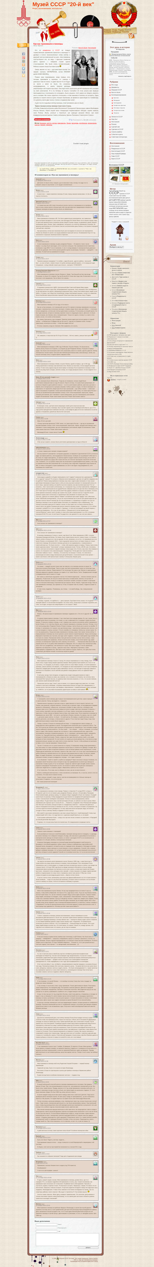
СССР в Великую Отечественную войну (121, 364)
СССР (114, 193)
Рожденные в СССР (118, 148)
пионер (42, 125)
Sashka (95, 1258)
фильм (111, 216)
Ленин (69, 123)
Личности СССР (116, 117)
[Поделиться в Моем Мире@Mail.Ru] (23, 61)
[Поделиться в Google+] (23, 57)
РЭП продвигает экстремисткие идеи (119, 335)
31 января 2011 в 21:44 (43, 403)
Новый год (122, 191)
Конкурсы (116, 32)
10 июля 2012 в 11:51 (42, 951)
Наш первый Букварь (118, 154)
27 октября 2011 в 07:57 (43, 521)
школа (116, 216)
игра (119, 202)
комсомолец (62, 123)
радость (122, 212)
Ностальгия (92, 48)
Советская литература (119, 137)
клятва (54, 123)
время (120, 197)
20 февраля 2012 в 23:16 (43, 564)
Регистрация (116, 320)
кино (125, 204)
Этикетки (116, 113)
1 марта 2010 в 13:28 (42, 191)
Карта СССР (115, 159)
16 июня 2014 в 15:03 (42, 1082)
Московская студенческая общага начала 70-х (119, 292)
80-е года (114, 85)
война (124, 195)
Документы (115, 87)
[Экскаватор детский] (125, 173)
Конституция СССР (118, 151)
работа (118, 212)
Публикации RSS (75, 1261)
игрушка (124, 202)
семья (111, 214)
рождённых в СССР (51, 50)
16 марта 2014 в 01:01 (42, 1044)
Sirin (38, 562)
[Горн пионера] (125, 182)
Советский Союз (114, 195)
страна (124, 214)
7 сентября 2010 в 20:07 (43, 272)
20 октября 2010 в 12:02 (43, 333)
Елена (114, 268)
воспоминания (113, 197)
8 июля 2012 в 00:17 (42, 934)
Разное (113, 124)
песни (116, 210)
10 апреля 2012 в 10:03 (43, 829)
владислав (40, 473)
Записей (116, 325)
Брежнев (43, 123)
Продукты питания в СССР (118, 369)
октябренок (83, 123)
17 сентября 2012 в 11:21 (43, 979)
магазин (125, 206)
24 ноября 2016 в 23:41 (43, 1205)
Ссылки (125, 32)
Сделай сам (115, 127)
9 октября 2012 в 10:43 (43, 1015)
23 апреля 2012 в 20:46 (43, 913)
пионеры (49, 125)
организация (92, 123)
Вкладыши (117, 100)
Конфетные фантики (120, 105)
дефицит (123, 200)
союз (120, 214)
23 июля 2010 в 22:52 (42, 241)
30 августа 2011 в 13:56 (43, 439)
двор (124, 197)
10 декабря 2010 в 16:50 (43, 361)
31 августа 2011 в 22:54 (43, 474)
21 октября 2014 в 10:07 (43, 1137)
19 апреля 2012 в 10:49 (43, 888)
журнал (111, 202)
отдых (125, 208)
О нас (114, 30)
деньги (128, 197)
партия (37, 125)
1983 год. (113, 362)
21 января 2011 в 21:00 (43, 378)
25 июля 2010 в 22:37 (42, 258)
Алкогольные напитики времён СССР (121, 360)
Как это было (82, 48)
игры (116, 204)
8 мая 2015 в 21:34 (41, 1163)
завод (115, 202)
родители (128, 212)
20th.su (76, 1260)
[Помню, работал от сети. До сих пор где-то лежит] (114, 182)
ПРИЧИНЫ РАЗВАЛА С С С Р (117, 350)
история (120, 204)
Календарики (117, 102)
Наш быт (114, 119)
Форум (128, 30)
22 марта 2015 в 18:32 (42, 1154)
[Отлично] (71, 120)
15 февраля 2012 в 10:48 (43, 530)
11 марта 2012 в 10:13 (42, 658)
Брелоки (116, 97)
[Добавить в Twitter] (23, 68)
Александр (40, 438)
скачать (115, 214)
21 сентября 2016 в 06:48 (43, 1177)
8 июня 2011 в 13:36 (42, 418)
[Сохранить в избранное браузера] (23, 75)
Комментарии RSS (87, 1261)
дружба (128, 200)
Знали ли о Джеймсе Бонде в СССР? (120, 367)
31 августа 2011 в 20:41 (43, 449)
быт (121, 195)
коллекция (112, 206)
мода (110, 208)
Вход (113, 323)
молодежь (75, 123)
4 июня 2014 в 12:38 (42, 1061)
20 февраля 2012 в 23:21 (43, 598)
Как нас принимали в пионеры (48, 44)
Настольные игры (121, 300)
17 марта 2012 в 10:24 (42, 788)
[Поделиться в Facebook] (23, 53)
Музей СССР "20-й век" (63, 4)
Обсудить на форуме (42, 119)
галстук (49, 123)
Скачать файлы (116, 132)
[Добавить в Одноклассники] (23, 64)
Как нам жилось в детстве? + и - (119, 344)
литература (119, 206)
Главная (107, 30)
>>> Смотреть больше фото (120, 183)
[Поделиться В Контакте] (23, 72)
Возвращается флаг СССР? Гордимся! (120, 365)
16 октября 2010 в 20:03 (43, 285)
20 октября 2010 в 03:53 (43, 302)
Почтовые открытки (119, 108)
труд (127, 214)
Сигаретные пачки (119, 110)
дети (111, 200)
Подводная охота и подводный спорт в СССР (121, 305)
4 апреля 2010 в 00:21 (42, 203)
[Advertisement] (49, 143)
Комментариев (118, 328)
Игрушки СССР (116, 90)
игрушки (111, 204)
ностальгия (118, 208)
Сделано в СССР (117, 129)
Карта (121, 30)
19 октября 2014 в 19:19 (43, 1128)
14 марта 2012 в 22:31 (42, 696)
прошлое (112, 212)
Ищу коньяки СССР (114, 371)
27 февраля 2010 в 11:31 (43, 180)
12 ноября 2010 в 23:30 (43, 344)
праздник (126, 210)
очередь (111, 210)
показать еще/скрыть (124, 76)
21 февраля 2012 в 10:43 (43, 611)
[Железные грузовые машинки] (114, 173)
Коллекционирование (118, 95)
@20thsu (113, 379)
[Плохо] (70, 120)
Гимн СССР (115, 156)
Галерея (107, 32)
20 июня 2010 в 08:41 (42, 216)
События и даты (117, 134)
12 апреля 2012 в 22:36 (43, 859)
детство (116, 200)
